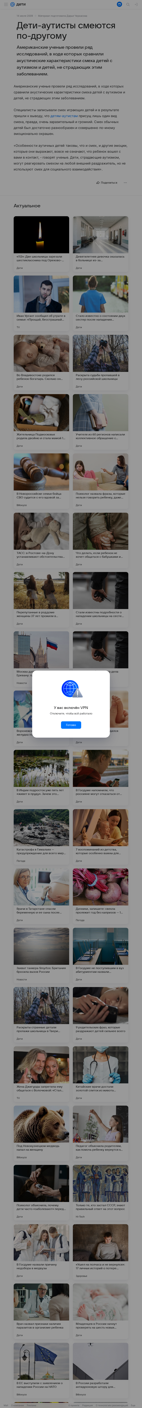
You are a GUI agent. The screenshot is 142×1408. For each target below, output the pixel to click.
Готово (71, 725)
